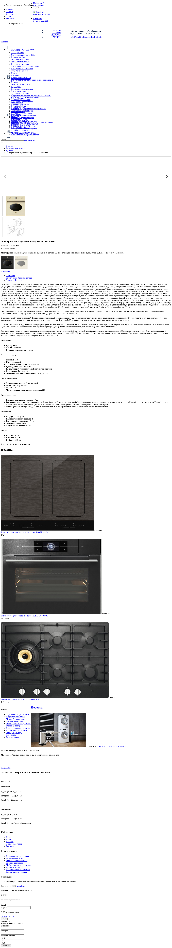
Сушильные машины (20, 64)
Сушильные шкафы (19, 71)
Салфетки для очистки (20, 100)
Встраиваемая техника (15, 717)
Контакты (10, 18)
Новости (9, 14)
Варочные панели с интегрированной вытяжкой (32, 80)
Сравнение (38, 5)
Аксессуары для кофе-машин (23, 115)
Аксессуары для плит (20, 106)
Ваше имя (5, 926)
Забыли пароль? (8, 916)
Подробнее (5, 768)
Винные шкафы (18, 57)
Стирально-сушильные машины (25, 66)
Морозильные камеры (20, 59)
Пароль (4, 907)
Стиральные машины (20, 62)
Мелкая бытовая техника (16, 719)
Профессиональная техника (18, 728)
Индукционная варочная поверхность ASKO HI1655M (24, 532)
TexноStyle (21, 886)
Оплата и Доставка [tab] (14, 280)
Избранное (38, 3)
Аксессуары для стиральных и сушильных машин (32, 122)
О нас (8, 837)
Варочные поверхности (21, 78)
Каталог (4, 42)
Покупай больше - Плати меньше (112, 746)
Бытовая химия (12, 737)
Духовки (15, 82)
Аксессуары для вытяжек (22, 111)
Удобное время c (8, 936)
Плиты (14, 73)
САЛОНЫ (56, 32)
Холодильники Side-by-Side (23, 55)
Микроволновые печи (20, 84)
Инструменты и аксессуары (23, 128)
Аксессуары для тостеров (22, 102)
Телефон (4, 931)
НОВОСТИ (56, 35)
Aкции (9, 16)
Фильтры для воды (14, 733)
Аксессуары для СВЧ (20, 120)
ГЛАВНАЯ (56, 30)
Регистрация (44, 14)
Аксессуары (11, 735)
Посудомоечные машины (22, 68)
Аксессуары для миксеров (22, 104)
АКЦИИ (56, 37)
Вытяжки (15, 75)
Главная (9, 9)
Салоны (9, 12)
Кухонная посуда (13, 726)
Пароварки (16, 87)
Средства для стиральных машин (25, 97)
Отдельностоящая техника (17, 714)
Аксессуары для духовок (21, 113)
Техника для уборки (14, 721)
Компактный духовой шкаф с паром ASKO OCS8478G (24, 616)
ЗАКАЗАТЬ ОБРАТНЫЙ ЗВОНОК (85, 37)
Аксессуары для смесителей (23, 132)
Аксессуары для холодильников (24, 124)
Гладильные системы (20, 50)
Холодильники (17, 53)
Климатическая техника (16, 730)
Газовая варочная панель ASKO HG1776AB (20, 699)
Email (3, 905)
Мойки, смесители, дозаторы (18, 723)
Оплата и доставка (14, 844)
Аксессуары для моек (20, 130)
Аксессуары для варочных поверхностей (28, 108)
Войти (36, 14)
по (2, 940)
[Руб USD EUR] (36, 8)
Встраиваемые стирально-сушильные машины (31, 96)
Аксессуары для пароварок (22, 118)
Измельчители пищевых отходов (25, 135)
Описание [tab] (10, 276)
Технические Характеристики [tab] (19, 278)
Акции (9, 839)
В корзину (5, 271)
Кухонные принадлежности (23, 126)
